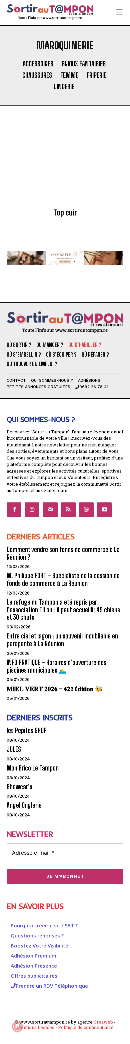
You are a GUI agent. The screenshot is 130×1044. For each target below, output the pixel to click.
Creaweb (103, 1022)
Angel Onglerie (24, 805)
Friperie (96, 75)
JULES (14, 749)
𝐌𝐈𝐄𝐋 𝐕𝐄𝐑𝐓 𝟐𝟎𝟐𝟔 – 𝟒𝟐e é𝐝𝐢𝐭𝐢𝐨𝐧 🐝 (55, 688)
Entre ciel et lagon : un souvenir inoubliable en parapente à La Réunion (62, 640)
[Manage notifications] (17, 1026)
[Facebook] (14, 509)
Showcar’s (19, 787)
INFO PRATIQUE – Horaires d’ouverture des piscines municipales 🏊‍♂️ (56, 666)
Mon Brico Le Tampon (33, 768)
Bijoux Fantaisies (84, 64)
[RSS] (68, 509)
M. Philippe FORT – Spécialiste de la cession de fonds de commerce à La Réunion (63, 579)
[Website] (86, 509)
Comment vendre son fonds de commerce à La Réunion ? (63, 553)
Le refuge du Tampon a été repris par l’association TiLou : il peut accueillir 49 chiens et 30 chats (63, 609)
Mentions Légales (35, 1027)
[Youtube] (104, 509)
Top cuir (65, 212)
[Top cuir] (65, 166)
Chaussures (37, 75)
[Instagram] (32, 509)
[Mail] (50, 509)
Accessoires (38, 64)
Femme (69, 75)
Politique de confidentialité (86, 1027)
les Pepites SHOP (27, 730)
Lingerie (64, 86)
